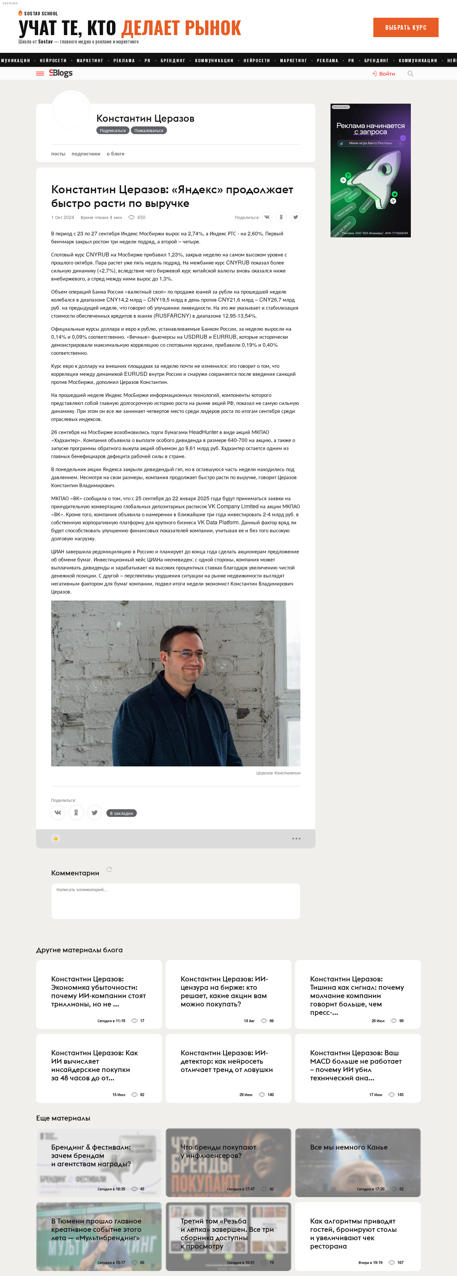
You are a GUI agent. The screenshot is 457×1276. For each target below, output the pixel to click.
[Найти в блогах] (410, 74)
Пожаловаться (148, 130)
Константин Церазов (145, 119)
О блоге (115, 153)
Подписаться (113, 130)
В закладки (121, 813)
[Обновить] (109, 869)
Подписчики (86, 153)
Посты (58, 153)
